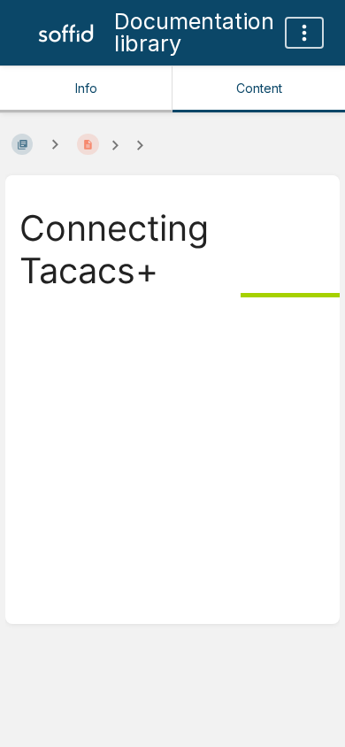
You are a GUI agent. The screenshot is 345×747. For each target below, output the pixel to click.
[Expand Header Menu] (304, 33)
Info (86, 88)
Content (259, 88)
